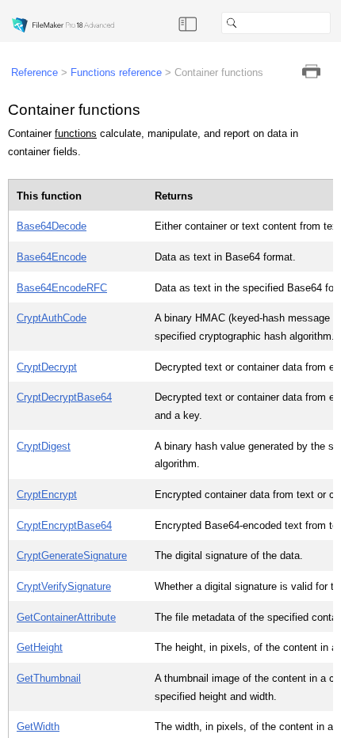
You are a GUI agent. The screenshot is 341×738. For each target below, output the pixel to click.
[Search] (337, 23)
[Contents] (188, 23)
